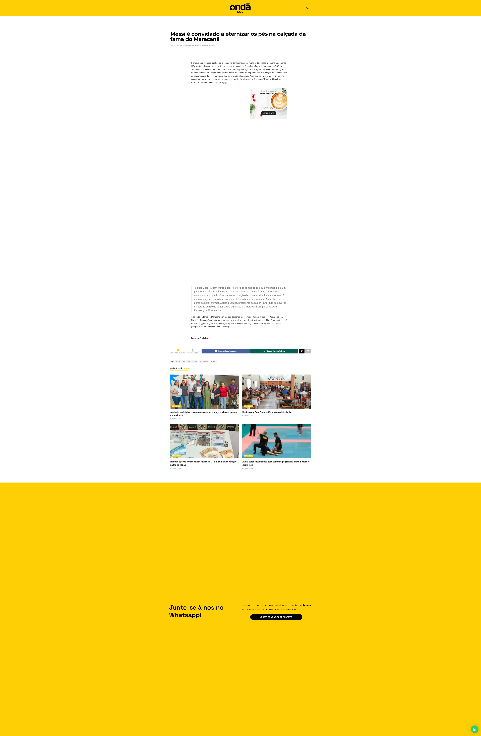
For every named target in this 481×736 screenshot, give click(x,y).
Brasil (185, 45)
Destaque (190, 45)
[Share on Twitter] (302, 351)
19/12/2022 (174, 45)
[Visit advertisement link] (268, 103)
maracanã (204, 362)
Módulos (205, 45)
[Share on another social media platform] (308, 351)
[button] (307, 8)
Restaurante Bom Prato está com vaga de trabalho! (267, 412)
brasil (178, 362)
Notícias (212, 45)
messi (213, 362)
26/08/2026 (176, 419)
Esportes (198, 45)
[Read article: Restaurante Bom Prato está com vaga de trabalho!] (276, 392)
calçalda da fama (190, 362)
